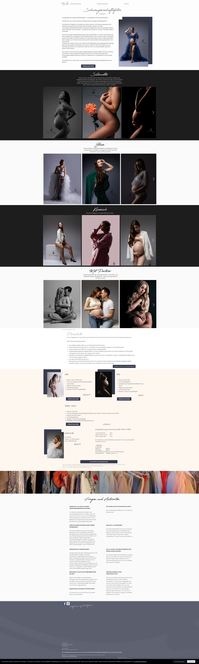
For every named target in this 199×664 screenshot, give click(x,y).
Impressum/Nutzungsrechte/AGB (97, 658)
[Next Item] (153, 112)
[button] (75, 4)
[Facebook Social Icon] (64, 603)
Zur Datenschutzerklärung (140, 661)
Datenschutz (84, 658)
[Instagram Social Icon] (68, 603)
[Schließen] (197, 661)
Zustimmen (191, 661)
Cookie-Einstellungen (179, 661)
